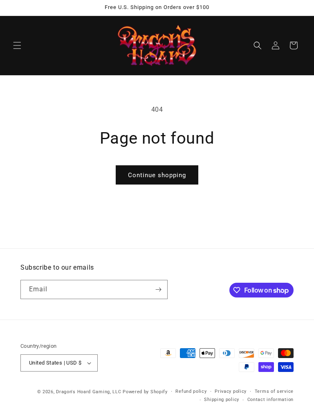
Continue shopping (157, 175)
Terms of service (274, 391)
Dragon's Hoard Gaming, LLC (88, 391)
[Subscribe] (158, 289)
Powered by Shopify (145, 391)
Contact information (270, 399)
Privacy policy (231, 391)
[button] (17, 45)
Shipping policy (221, 399)
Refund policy (190, 391)
